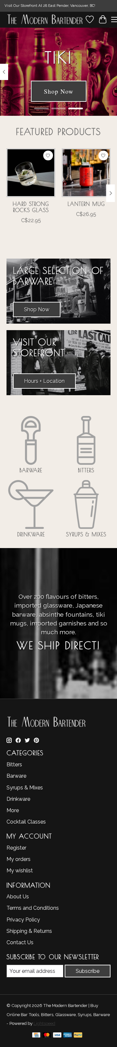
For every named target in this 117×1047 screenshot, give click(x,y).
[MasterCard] (47, 1036)
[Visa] (57, 1036)
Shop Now (58, 91)
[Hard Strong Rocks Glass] (30, 172)
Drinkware (31, 534)
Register (16, 848)
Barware (31, 470)
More (12, 810)
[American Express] (67, 1036)
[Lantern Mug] (86, 172)
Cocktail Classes (26, 822)
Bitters (86, 470)
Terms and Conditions (32, 908)
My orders (18, 859)
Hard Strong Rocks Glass (31, 207)
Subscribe (87, 971)
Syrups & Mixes (86, 534)
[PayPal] (78, 1036)
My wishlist (19, 870)
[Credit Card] (36, 1036)
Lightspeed (44, 1023)
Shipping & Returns (29, 931)
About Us (17, 896)
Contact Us (19, 942)
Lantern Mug (86, 204)
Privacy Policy (23, 920)
